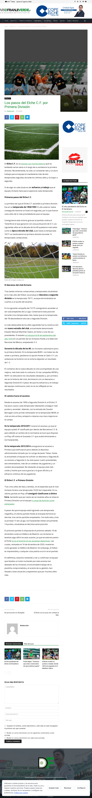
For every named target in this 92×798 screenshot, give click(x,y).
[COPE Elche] (59, 11)
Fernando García (67, 212)
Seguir (83, 323)
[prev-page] (5, 672)
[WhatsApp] (22, 117)
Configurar (81, 788)
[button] (85, 21)
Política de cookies (21, 793)
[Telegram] (27, 117)
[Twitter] (80, 1)
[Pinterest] (17, 117)
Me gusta (82, 318)
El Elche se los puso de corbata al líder (46, 614)
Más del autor (29, 644)
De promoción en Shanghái (14, 613)
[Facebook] (75, 1)
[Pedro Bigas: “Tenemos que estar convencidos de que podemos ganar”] (31, 654)
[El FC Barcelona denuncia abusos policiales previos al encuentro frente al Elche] (66, 269)
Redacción (10, 111)
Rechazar (67, 788)
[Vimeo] (83, 1)
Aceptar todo (54, 788)
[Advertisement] (46, 45)
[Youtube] (85, 1)
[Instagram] (77, 1)
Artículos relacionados (14, 644)
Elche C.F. (7, 98)
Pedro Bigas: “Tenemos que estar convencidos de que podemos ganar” (31, 664)
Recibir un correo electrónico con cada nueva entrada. (26, 738)
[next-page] (9, 672)
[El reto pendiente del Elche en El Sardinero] (12, 654)
